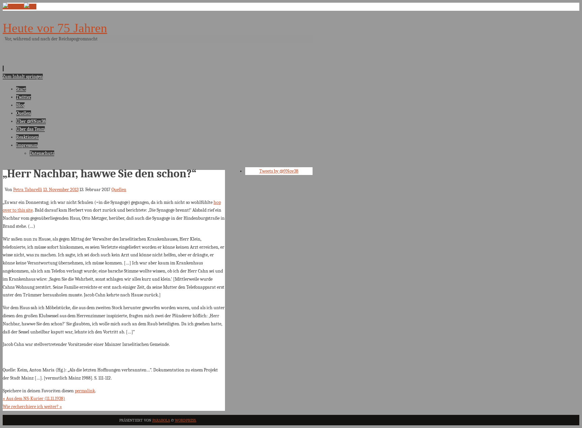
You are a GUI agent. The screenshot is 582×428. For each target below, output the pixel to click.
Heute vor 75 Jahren (55, 28)
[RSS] (30, 6)
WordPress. (185, 420)
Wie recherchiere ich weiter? (32, 406)
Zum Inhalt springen (23, 76)
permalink (85, 391)
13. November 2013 (60, 189)
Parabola (161, 420)
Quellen (118, 189)
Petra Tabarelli (27, 189)
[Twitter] (13, 6)
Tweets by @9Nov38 (278, 171)
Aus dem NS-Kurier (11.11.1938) (34, 398)
